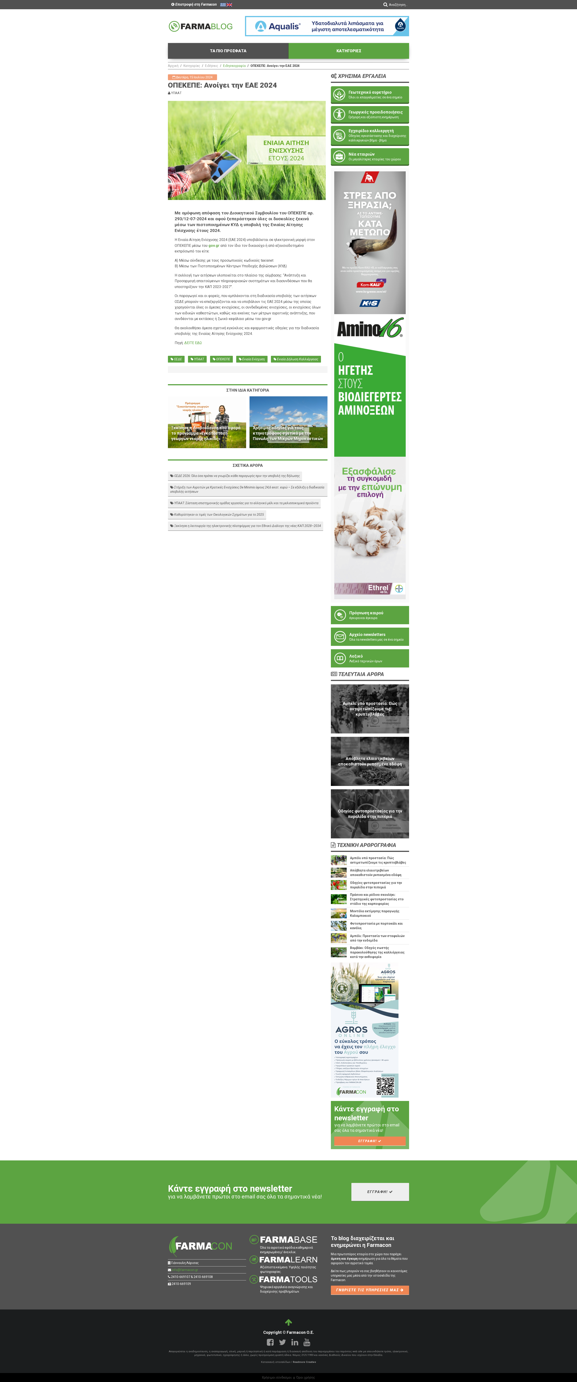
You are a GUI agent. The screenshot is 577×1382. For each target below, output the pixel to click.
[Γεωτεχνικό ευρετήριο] (370, 94)
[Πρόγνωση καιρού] (370, 615)
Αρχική (173, 66)
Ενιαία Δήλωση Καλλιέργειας (297, 359)
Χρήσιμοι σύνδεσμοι (277, 1377)
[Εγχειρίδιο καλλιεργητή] (370, 135)
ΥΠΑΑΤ (198, 359)
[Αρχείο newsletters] (370, 637)
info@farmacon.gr (185, 1270)
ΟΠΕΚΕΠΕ (222, 359)
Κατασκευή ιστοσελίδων (275, 1362)
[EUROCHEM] (327, 26)
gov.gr (214, 245)
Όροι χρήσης (305, 1377)
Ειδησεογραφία (234, 66)
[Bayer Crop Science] (370, 527)
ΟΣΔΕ (177, 359)
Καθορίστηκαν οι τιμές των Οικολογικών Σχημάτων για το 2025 (219, 514)
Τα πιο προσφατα (228, 50)
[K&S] (370, 242)
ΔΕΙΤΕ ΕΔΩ (193, 343)
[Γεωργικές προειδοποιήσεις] (370, 114)
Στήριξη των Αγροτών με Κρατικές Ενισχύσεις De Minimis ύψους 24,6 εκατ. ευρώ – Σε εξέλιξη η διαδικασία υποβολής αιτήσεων (247, 490)
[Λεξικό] (370, 658)
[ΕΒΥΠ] (370, 385)
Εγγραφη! (368, 1141)
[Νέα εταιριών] (370, 156)
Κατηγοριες (349, 50)
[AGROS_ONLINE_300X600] (364, 1030)
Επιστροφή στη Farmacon (195, 4)
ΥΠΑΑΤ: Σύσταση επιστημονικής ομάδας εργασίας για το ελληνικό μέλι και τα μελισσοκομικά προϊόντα (246, 503)
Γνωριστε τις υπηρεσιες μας (368, 1290)
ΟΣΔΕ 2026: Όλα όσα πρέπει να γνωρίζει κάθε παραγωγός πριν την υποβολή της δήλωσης (237, 476)
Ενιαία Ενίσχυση (253, 359)
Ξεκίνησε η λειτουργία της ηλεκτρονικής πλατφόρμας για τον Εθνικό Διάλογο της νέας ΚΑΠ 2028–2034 (247, 526)
